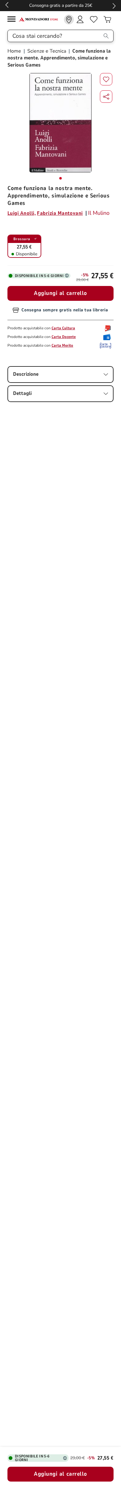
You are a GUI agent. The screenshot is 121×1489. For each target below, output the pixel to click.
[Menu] (13, 20)
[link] (69, 19)
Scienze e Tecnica (46, 51)
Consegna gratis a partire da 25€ (60, 5)
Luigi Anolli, (21, 213)
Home (14, 51)
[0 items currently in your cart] (107, 19)
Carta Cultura (63, 328)
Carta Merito (62, 345)
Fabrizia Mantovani (60, 213)
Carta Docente (64, 336)
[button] (106, 96)
